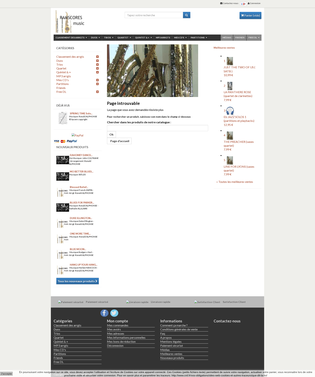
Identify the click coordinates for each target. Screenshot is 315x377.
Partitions (198, 37)
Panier (252, 15)
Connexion (254, 3)
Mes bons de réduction (121, 341)
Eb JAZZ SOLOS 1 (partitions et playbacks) (239, 120)
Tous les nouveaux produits (76, 281)
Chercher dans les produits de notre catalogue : (139, 122)
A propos (166, 337)
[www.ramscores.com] (78, 20)
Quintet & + (142, 37)
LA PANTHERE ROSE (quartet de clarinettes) (238, 96)
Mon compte (117, 321)
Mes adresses (115, 333)
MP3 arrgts (163, 37)
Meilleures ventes (224, 47)
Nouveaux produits (72, 147)
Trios (107, 37)
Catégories (63, 321)
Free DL (252, 37)
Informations (171, 321)
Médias (227, 37)
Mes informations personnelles (126, 337)
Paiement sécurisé (171, 345)
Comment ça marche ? (174, 325)
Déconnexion (115, 345)
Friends (239, 37)
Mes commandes (117, 325)
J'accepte (6, 373)
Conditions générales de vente (179, 329)
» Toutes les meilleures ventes (234, 181)
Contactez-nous (227, 321)
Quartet (123, 37)
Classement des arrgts (70, 37)
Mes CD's (179, 37)
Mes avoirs (114, 329)
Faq (162, 333)
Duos (94, 37)
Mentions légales (171, 341)
